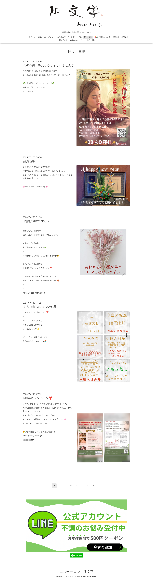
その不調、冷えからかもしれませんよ (48, 65)
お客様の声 (61, 37)
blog (94, 40)
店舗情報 (124, 37)
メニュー (51, 37)
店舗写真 (115, 37)
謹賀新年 (29, 161)
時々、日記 (88, 37)
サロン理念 (42, 37)
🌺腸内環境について (102, 37)
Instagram (74, 40)
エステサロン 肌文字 (76, 572)
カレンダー (72, 37)
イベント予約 (85, 40)
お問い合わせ (63, 40)
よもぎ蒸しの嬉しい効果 (39, 306)
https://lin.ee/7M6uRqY (32, 436)
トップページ (30, 37)
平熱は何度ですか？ (36, 221)
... (104, 485)
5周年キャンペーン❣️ (37, 398)
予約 (80, 37)
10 (98, 485)
